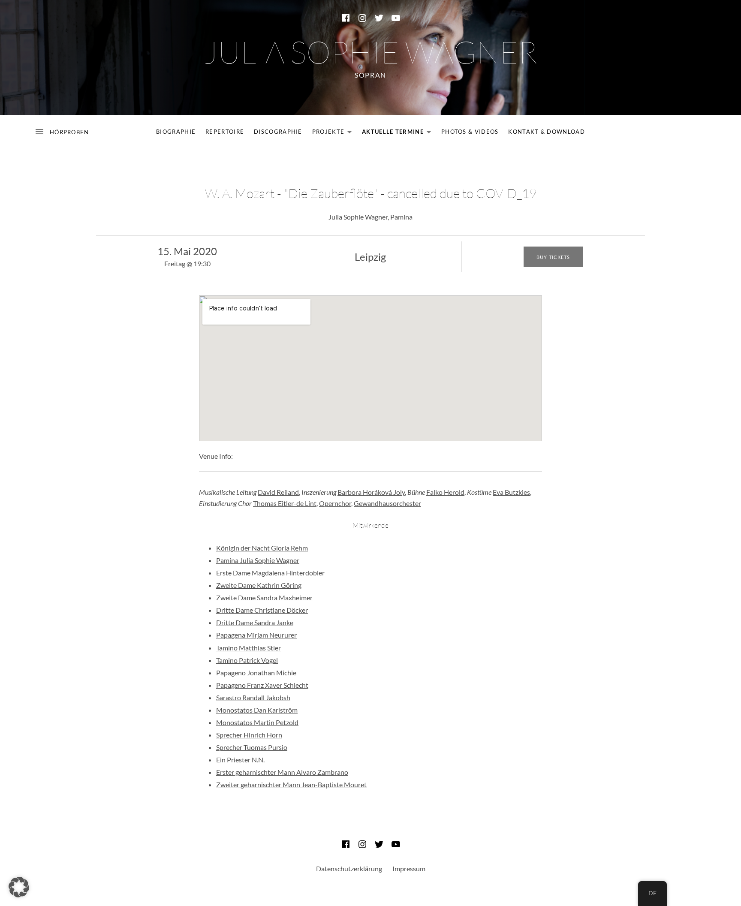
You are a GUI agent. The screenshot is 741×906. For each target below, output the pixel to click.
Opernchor (335, 503)
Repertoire (224, 131)
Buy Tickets (553, 257)
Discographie (278, 131)
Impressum (408, 868)
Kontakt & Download (546, 131)
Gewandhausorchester (387, 503)
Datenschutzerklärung (349, 868)
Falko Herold (445, 492)
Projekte (334, 133)
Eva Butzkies (511, 492)
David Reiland (278, 492)
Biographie (176, 131)
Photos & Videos (470, 131)
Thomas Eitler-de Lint (284, 503)
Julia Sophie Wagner (370, 51)
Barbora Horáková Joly (371, 492)
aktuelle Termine (399, 133)
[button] (19, 887)
